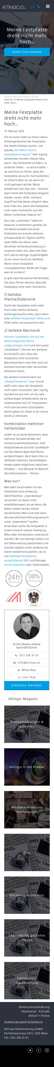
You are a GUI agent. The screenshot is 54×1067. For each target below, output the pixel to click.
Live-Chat (29, 677)
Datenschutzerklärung (34, 1007)
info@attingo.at (29, 662)
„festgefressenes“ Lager (20, 381)
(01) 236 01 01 (29, 655)
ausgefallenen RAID (16, 560)
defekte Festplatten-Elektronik (30, 318)
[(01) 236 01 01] (40, 6)
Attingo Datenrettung (16, 96)
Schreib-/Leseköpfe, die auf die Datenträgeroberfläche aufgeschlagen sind (24, 341)
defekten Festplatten (23, 556)
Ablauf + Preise (39, 1015)
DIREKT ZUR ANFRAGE (27, 52)
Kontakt (44, 1011)
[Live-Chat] (33, 6)
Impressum (28, 1011)
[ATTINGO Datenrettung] (14, 5)
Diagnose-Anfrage (26, 685)
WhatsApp (29, 669)
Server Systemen (14, 564)
